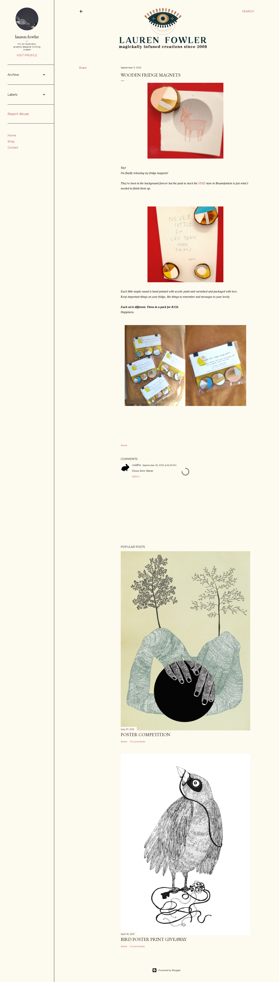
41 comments (137, 946)
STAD (201, 183)
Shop (11, 141)
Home (12, 135)
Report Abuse (18, 114)
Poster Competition (145, 734)
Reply (136, 476)
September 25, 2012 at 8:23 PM (159, 465)
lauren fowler (27, 37)
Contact (13, 147)
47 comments (137, 741)
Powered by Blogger (169, 970)
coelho (136, 465)
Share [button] (83, 68)
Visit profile (27, 55)
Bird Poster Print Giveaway (153, 939)
